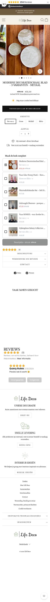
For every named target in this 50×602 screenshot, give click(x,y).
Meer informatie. (24, 359)
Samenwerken (25, 489)
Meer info (25, 445)
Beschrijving (25, 253)
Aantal (25, 129)
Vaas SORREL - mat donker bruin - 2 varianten (32, 214)
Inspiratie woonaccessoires (24, 516)
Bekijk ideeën (25, 472)
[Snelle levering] (25, 426)
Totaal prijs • (25, 242)
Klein (41, 121)
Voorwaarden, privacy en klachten (25, 505)
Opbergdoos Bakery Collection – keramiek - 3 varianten (32, 228)
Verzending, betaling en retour (25, 501)
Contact (25, 264)
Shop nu (25, 415)
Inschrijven (24, 522)
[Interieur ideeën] (25, 455)
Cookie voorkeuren (25, 509)
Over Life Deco (25, 485)
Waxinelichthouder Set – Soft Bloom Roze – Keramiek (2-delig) (32, 190)
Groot (21, 121)
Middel (31, 121)
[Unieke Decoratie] (25, 398)
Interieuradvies (25, 493)
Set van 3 (10, 121)
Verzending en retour (25, 259)
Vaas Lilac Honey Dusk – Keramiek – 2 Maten (32, 175)
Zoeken (25, 481)
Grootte (25, 116)
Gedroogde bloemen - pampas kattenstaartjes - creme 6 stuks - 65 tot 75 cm (32, 203)
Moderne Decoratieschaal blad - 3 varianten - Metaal (32, 161)
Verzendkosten (24, 94)
